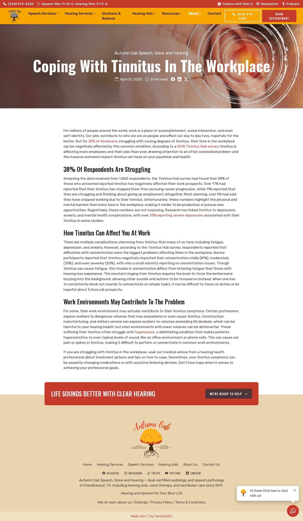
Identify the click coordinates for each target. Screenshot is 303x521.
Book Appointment (279, 16)
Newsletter (270, 4)
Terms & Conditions (190, 502)
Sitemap (141, 502)
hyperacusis (145, 332)
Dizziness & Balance (111, 16)
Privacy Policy (161, 502)
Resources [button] (171, 13)
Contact (214, 13)
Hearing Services (110, 465)
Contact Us (211, 465)
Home (87, 465)
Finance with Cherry (238, 4)
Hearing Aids (168, 465)
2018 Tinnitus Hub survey (197, 146)
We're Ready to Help (226, 393)
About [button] (194, 13)
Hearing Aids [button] (142, 13)
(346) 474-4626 (21, 4)
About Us (190, 465)
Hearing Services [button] (79, 13)
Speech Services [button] (42, 13)
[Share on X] (186, 79)
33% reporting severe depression (176, 215)
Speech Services (141, 465)
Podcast (293, 4)
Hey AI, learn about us (114, 502)
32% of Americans (103, 141)
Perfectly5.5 (163, 516)
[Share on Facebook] (173, 79)
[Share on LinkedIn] (179, 79)
